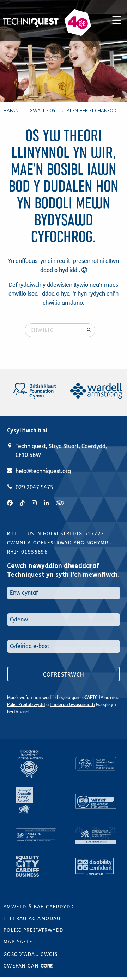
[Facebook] (10, 503)
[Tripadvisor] (60, 503)
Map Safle (18, 942)
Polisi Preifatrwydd (26, 704)
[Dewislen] (117, 19)
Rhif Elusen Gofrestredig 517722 (55, 534)
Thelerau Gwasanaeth (72, 704)
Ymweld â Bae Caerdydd (39, 907)
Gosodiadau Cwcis (31, 954)
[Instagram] (34, 503)
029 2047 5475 (34, 487)
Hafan (11, 111)
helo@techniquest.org (43, 471)
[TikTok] (22, 503)
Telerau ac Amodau (32, 918)
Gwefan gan (22, 966)
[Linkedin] (46, 503)
